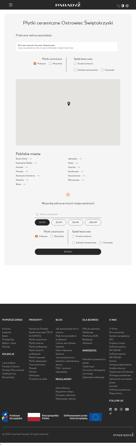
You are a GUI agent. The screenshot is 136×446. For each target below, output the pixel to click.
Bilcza (19, 184)
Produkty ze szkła (38, 379)
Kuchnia (6, 329)
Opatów (72, 167)
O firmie (113, 329)
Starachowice (74, 176)
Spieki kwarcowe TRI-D (41, 332)
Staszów (20, 180)
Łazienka (6, 332)
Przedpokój (8, 339)
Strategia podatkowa (120, 375)
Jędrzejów (73, 159)
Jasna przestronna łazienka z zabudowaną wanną (67, 361)
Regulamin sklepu (65, 391)
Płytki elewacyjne (38, 361)
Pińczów (20, 171)
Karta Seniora (63, 388)
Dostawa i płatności (66, 395)
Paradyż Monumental (13, 370)
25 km (59, 222)
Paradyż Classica (10, 366)
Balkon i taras (9, 343)
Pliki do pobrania (91, 329)
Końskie (20, 167)
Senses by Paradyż (38, 329)
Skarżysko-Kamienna (26, 176)
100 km (93, 222)
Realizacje (87, 339)
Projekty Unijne (117, 343)
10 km (42, 222)
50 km (75, 222)
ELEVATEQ (35, 336)
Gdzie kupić (88, 366)
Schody (6, 346)
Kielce (71, 163)
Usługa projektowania (120, 364)
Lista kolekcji (8, 363)
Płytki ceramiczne (38, 339)
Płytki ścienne (36, 343)
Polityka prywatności (120, 389)
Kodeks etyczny (117, 368)
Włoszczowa (74, 180)
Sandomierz (73, 171)
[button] (68, 104)
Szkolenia (87, 343)
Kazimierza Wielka (24, 163)
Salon (5, 336)
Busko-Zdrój (22, 159)
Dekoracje (34, 375)
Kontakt (113, 386)
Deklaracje (87, 332)
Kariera (112, 361)
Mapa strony (115, 393)
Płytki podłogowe (38, 346)
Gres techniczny (37, 364)
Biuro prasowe (116, 332)
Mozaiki (33, 368)
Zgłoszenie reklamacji (93, 377)
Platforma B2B (90, 336)
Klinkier (33, 372)
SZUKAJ (68, 251)
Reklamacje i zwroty (66, 399)
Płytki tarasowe (37, 357)
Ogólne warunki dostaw (121, 372)
